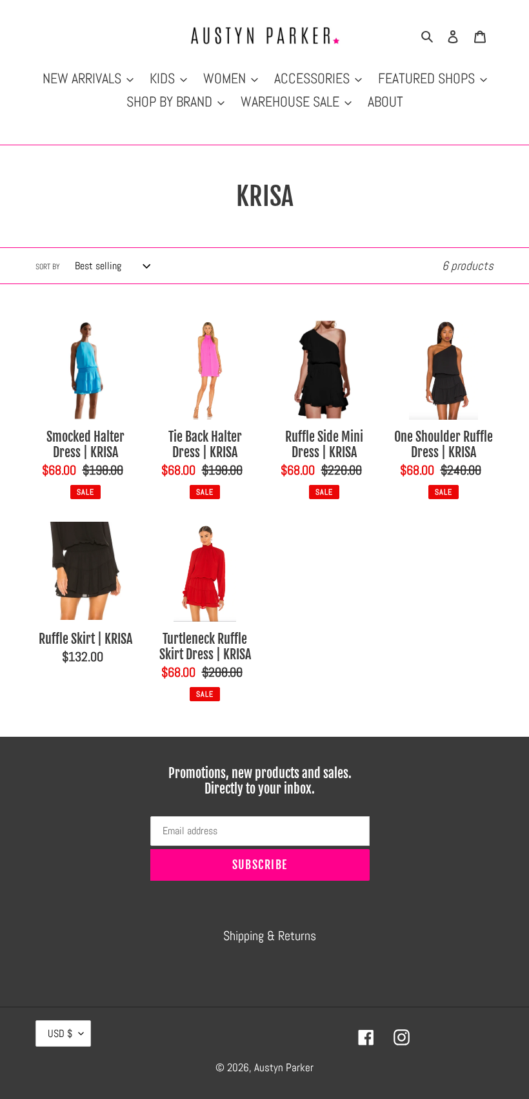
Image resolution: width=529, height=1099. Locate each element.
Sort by (47, 267)
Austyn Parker (284, 1067)
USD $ (60, 1033)
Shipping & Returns (269, 935)
